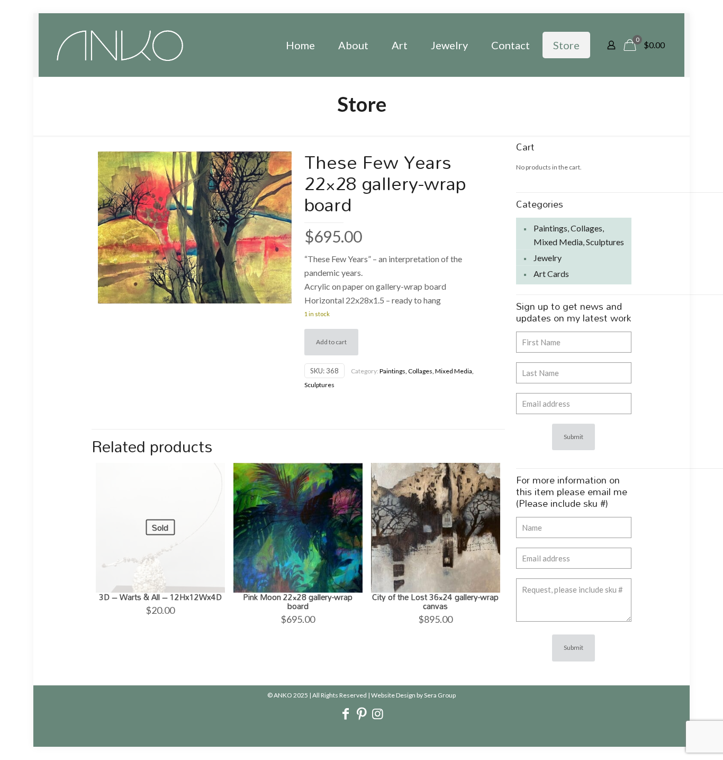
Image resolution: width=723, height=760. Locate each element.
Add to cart (331, 342)
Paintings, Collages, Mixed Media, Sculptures (579, 235)
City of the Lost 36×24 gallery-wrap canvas (435, 601)
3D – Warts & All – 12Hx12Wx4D (160, 597)
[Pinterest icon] (361, 715)
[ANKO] (120, 45)
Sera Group (440, 695)
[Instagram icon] (377, 715)
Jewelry (548, 258)
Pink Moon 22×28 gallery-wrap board (298, 601)
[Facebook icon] (345, 715)
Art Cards (551, 274)
